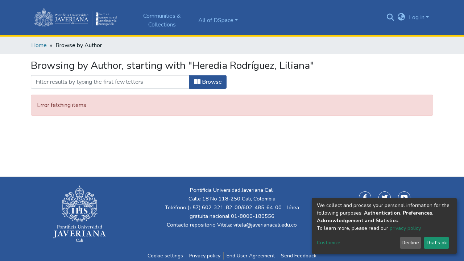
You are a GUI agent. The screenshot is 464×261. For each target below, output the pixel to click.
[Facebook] (365, 197)
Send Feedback (298, 255)
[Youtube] (404, 197)
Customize (328, 242)
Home (39, 45)
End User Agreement (251, 255)
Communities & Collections (162, 20)
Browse (211, 82)
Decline (410, 242)
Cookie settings (165, 255)
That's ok (436, 242)
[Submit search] (390, 17)
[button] (401, 17)
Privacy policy (204, 255)
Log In (416, 17)
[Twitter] (384, 197)
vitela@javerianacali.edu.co (265, 224)
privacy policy (405, 228)
